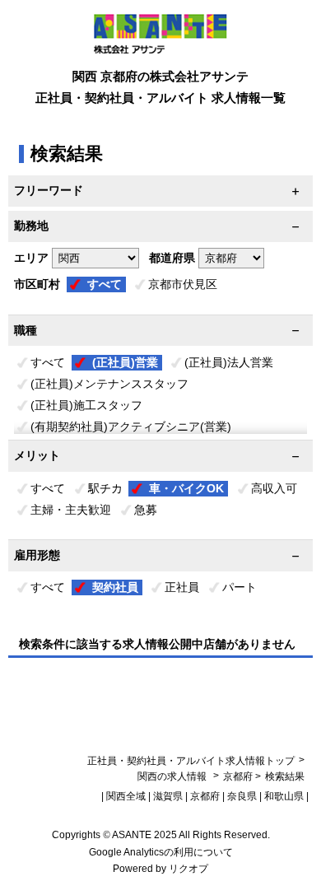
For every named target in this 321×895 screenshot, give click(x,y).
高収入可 (274, 488)
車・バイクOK (186, 488)
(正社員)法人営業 (228, 362)
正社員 (182, 587)
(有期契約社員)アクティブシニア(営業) (130, 426)
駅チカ (105, 488)
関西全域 (126, 796)
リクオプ (188, 868)
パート (239, 587)
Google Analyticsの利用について (161, 852)
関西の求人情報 (173, 776)
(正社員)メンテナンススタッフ (109, 383)
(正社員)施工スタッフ (86, 405)
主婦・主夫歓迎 (70, 509)
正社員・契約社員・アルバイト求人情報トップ (191, 761)
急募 (145, 509)
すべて (104, 284)
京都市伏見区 (182, 284)
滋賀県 (168, 796)
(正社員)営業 (125, 362)
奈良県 (242, 796)
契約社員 (115, 587)
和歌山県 (284, 796)
